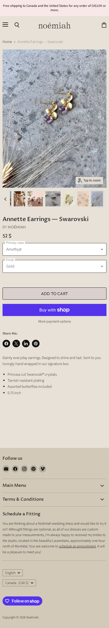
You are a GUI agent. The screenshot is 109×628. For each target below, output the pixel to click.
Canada (17, 583)
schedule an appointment (77, 546)
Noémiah (17, 227)
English (10, 572)
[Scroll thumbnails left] (6, 199)
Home (7, 42)
